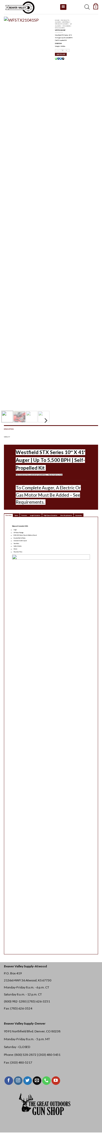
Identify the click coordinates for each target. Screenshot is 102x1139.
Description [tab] (9, 429)
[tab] (8, 515)
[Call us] (46, 1080)
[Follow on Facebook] (8, 1080)
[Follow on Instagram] (18, 1080)
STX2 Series (67, 26)
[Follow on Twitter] (27, 1080)
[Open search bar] (87, 7)
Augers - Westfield (62, 22)
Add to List (60, 54)
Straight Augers (61, 24)
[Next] (39, 212)
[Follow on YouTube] (56, 1080)
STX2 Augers (60, 28)
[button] (95, 7)
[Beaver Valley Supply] (30, 7)
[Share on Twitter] (61, 58)
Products (65, 20)
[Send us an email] (37, 1080)
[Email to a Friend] (63, 58)
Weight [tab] (7, 437)
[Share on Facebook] (58, 58)
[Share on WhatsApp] (56, 58)
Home (57, 20)
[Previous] (11, 212)
